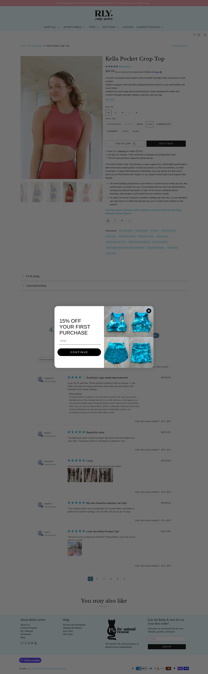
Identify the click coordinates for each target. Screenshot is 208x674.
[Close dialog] (148, 310)
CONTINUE (79, 352)
